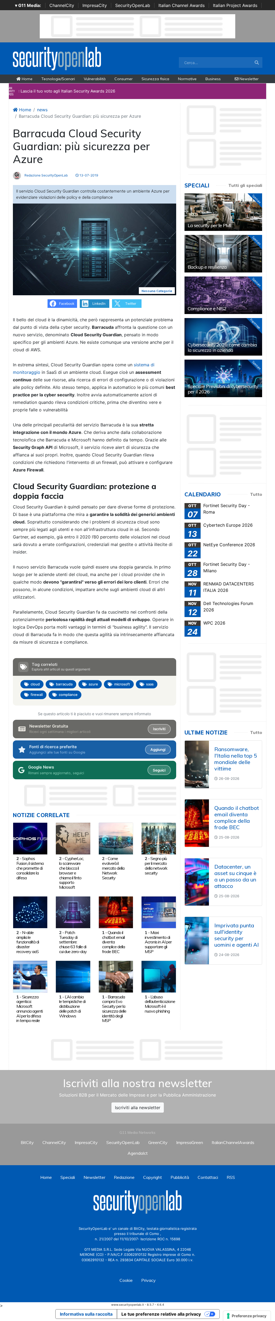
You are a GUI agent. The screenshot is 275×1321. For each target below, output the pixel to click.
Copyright (152, 1177)
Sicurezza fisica (155, 78)
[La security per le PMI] (223, 212)
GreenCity (158, 1142)
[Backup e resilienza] (223, 253)
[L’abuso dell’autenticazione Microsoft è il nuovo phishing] (159, 976)
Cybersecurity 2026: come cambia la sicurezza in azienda (222, 347)
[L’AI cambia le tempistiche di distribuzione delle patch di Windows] (73, 976)
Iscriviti (159, 729)
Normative (187, 78)
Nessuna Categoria (157, 291)
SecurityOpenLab (132, 5)
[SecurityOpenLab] (57, 58)
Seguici (159, 770)
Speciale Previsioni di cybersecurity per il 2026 (223, 389)
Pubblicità (180, 1177)
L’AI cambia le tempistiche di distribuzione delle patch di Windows (72, 1006)
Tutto (256, 494)
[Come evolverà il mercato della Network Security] (116, 838)
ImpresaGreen (189, 1142)
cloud (35, 684)
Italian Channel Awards (181, 5)
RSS (231, 1177)
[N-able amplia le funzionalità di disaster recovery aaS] (30, 912)
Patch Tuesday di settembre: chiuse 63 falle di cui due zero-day (73, 942)
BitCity (27, 1142)
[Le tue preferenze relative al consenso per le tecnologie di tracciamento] (247, 1316)
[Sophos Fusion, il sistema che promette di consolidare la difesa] (30, 838)
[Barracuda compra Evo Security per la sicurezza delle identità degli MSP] (116, 976)
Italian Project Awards (235, 5)
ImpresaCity (94, 5)
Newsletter (248, 78)
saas (150, 684)
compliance (68, 694)
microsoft (122, 684)
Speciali (67, 1177)
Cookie (126, 1280)
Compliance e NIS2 (207, 308)
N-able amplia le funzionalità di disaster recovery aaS (27, 942)
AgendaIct (138, 1153)
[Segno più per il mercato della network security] (159, 838)
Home (26, 78)
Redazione (124, 1177)
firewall (37, 694)
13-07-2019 (88, 175)
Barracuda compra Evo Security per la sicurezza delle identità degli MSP (114, 1008)
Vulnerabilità (95, 78)
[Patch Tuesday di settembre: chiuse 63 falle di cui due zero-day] (73, 912)
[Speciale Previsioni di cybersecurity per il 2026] (223, 378)
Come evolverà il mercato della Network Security (113, 868)
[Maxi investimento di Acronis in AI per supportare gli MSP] (159, 912)
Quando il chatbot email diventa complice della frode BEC (113, 942)
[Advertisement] (137, 1050)
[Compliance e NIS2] (223, 295)
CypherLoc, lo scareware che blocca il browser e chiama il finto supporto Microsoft (71, 873)
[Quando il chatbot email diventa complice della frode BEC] (116, 912)
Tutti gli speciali (245, 185)
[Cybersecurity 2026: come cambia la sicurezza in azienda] (223, 337)
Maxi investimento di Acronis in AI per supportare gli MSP (158, 942)
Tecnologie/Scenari (58, 78)
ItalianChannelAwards (233, 1142)
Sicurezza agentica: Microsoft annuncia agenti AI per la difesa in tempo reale (29, 1008)
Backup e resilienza (207, 267)
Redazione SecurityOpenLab (46, 175)
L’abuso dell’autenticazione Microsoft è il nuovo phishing (160, 1004)
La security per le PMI (209, 225)
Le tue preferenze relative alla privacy (161, 1314)
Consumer (123, 78)
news (42, 109)
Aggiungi (157, 749)
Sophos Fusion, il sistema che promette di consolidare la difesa (30, 868)
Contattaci (208, 1177)
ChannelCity (61, 5)
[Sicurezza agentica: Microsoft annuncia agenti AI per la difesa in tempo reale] (30, 976)
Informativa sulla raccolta (86, 1314)
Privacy (148, 1280)
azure (93, 684)
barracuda (64, 684)
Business (213, 78)
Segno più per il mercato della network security (156, 865)
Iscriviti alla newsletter (137, 1107)
